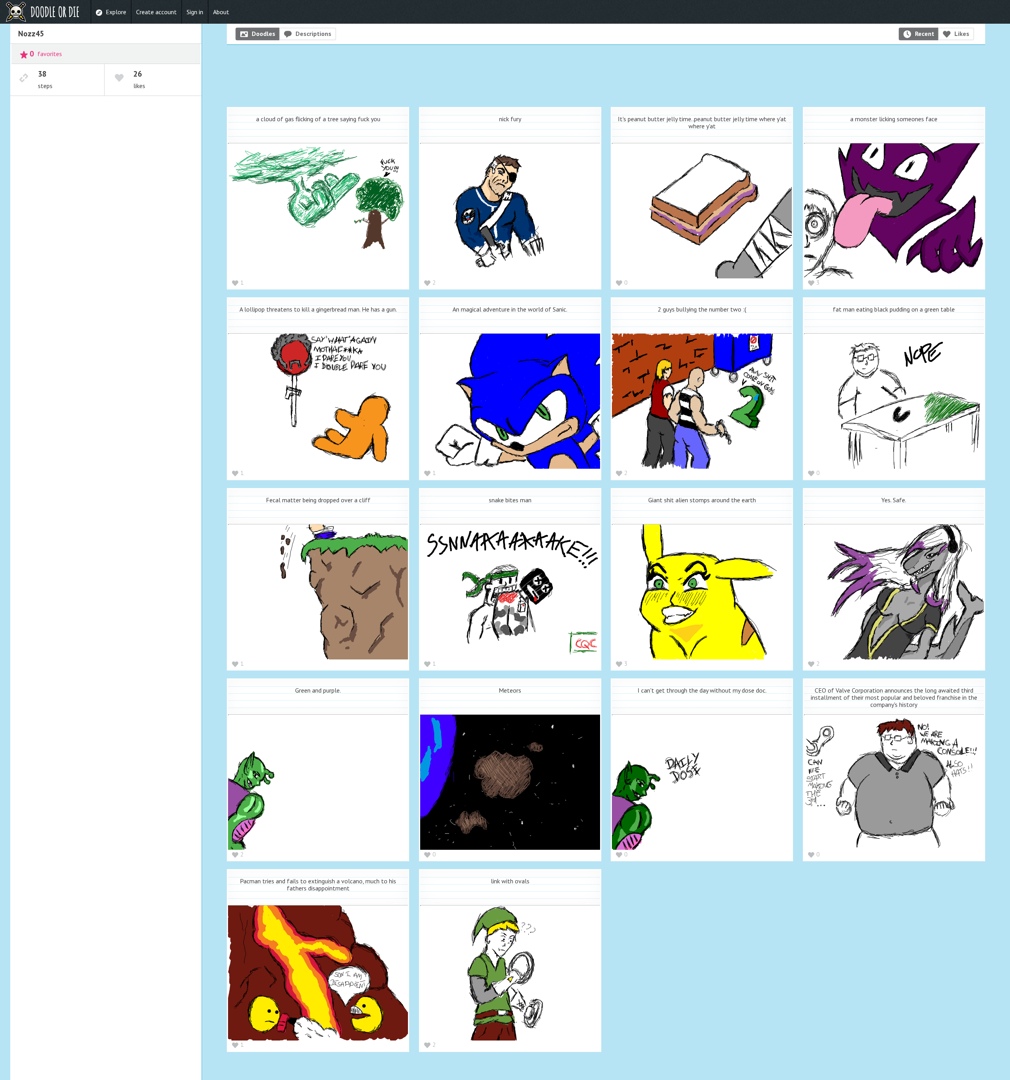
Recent (924, 34)
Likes (961, 34)
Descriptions (313, 34)
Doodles (263, 34)
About (221, 12)
